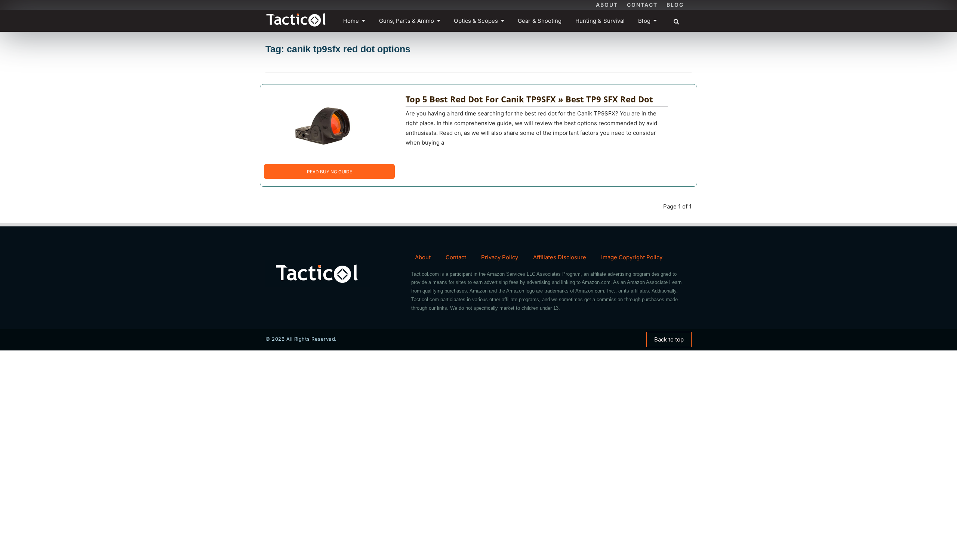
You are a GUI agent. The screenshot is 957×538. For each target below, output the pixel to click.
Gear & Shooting (540, 20)
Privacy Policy (499, 257)
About (607, 4)
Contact (642, 4)
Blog (675, 4)
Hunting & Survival (600, 20)
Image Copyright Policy (631, 257)
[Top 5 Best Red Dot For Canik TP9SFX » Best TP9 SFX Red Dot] (324, 123)
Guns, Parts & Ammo (406, 20)
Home (351, 20)
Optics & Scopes (476, 20)
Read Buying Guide (329, 171)
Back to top (669, 339)
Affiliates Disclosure (559, 257)
